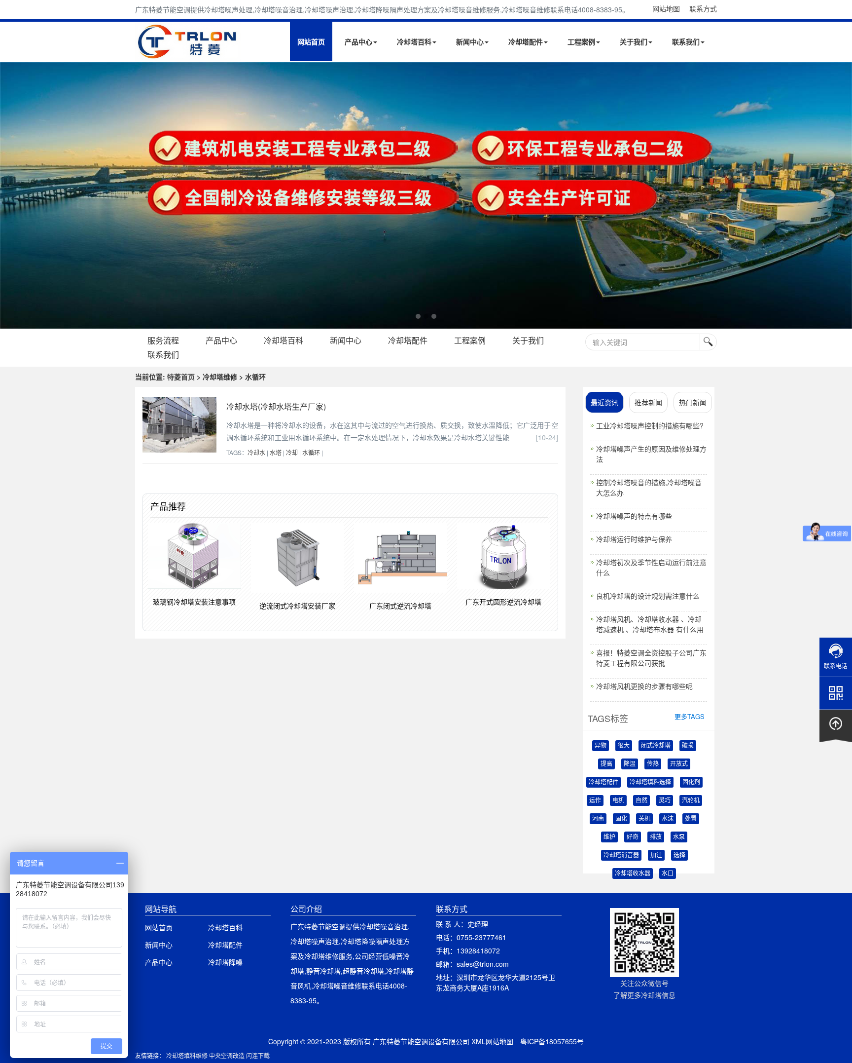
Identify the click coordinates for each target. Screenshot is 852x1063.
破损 (688, 745)
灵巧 (665, 800)
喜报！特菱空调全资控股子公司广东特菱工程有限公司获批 (651, 657)
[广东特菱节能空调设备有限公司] (188, 53)
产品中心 (358, 41)
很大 (624, 745)
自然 (641, 800)
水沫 (668, 818)
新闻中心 (470, 41)
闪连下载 (258, 1055)
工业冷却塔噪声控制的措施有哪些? (650, 425)
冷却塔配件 (525, 41)
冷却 (292, 452)
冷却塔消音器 (621, 855)
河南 (598, 818)
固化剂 (691, 782)
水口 (668, 873)
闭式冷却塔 (656, 745)
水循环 (311, 452)
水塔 (276, 452)
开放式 (679, 763)
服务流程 (163, 340)
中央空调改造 (227, 1055)
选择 (679, 855)
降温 (630, 763)
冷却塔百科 (414, 41)
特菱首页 (181, 376)
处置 (691, 818)
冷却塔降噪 (225, 962)
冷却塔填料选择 (650, 782)
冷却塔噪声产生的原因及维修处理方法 (651, 454)
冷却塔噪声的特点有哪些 (634, 516)
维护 (609, 837)
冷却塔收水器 (632, 873)
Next (10, 195)
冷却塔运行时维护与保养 (634, 539)
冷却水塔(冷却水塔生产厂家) (276, 406)
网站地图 (666, 8)
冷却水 (256, 452)
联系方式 (703, 8)
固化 (621, 818)
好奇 (633, 837)
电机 (618, 800)
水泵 (679, 837)
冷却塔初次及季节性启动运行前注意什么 (651, 567)
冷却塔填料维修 (187, 1055)
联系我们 (686, 41)
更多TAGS (689, 716)
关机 (644, 818)
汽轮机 (691, 800)
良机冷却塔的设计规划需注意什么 (648, 596)
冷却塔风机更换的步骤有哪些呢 (644, 686)
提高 (606, 763)
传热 (653, 763)
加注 (656, 855)
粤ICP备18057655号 (552, 1041)
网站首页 (311, 41)
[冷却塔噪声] (426, 195)
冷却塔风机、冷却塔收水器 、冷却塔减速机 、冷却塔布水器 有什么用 (650, 624)
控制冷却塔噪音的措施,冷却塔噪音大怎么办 (649, 487)
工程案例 (581, 41)
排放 (656, 837)
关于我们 (633, 41)
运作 (595, 800)
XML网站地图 (492, 1041)
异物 (600, 745)
